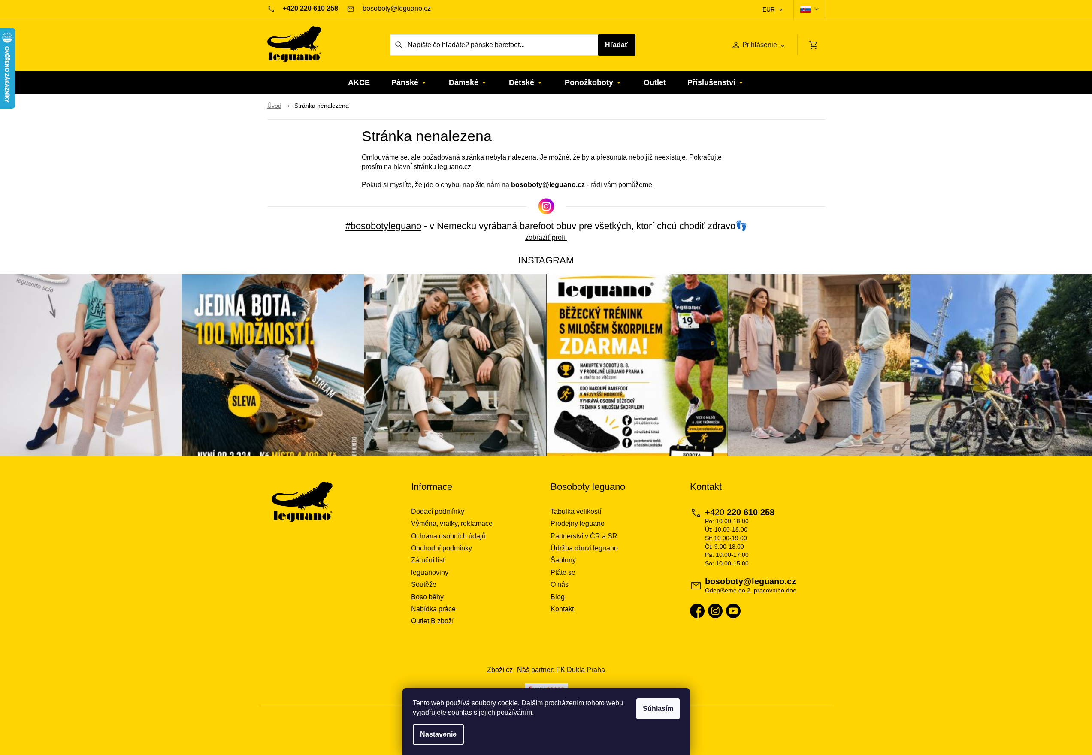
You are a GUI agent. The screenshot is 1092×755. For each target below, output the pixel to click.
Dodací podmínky (437, 511)
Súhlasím (658, 708)
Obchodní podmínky (441, 548)
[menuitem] (359, 82)
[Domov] (274, 106)
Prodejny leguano (578, 523)
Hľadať (616, 44)
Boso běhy (427, 597)
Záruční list (428, 560)
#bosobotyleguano (383, 225)
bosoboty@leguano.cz (548, 184)
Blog (558, 597)
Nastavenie (438, 734)
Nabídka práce (433, 609)
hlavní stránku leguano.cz (432, 166)
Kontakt (562, 609)
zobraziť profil (546, 237)
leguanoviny (429, 572)
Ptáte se (563, 572)
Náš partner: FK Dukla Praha (561, 669)
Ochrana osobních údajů (448, 536)
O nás (560, 584)
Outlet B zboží (432, 621)
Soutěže (423, 584)
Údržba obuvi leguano (584, 548)
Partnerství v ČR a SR (584, 536)
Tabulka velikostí (576, 511)
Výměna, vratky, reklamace (452, 523)
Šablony (563, 560)
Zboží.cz (500, 669)
